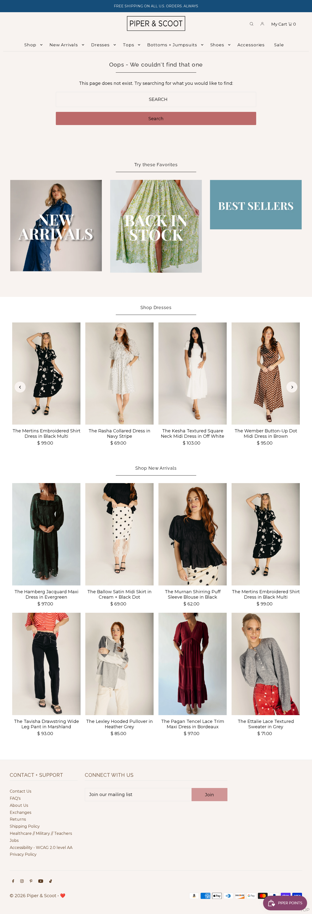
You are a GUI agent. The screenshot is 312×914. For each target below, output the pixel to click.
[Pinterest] (31, 881)
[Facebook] (13, 881)
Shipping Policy (25, 826)
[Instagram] (22, 881)
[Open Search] (251, 23)
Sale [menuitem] (279, 44)
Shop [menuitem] (30, 44)
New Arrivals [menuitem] (63, 44)
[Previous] (20, 387)
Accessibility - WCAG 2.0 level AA (41, 847)
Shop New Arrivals (155, 468)
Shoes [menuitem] (217, 44)
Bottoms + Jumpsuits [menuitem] (172, 44)
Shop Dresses (156, 307)
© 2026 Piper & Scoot (33, 895)
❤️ (62, 895)
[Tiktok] (50, 881)
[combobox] (156, 99)
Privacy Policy (23, 854)
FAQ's (15, 798)
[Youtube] (40, 881)
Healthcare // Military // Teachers (41, 833)
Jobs (14, 840)
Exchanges (20, 812)
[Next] (291, 387)
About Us (19, 805)
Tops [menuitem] (128, 44)
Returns (18, 819)
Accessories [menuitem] (251, 44)
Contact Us (20, 791)
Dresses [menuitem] (100, 44)
